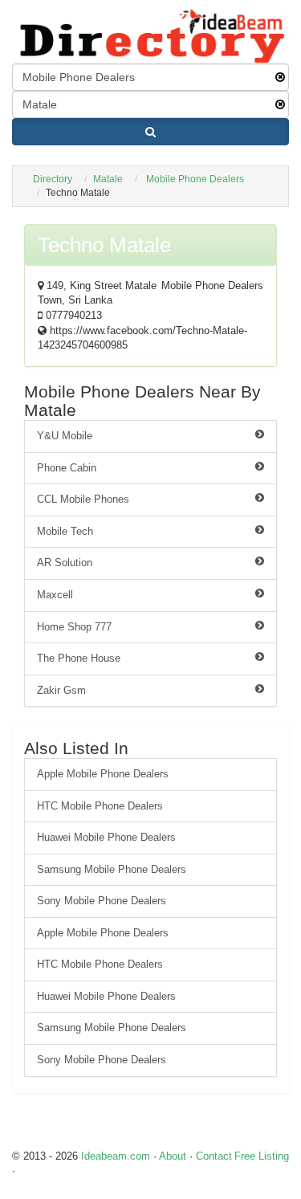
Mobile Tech (65, 531)
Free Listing (261, 1156)
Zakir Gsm (61, 690)
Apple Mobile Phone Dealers (103, 774)
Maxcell (55, 595)
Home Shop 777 (74, 627)
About (172, 1156)
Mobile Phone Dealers (195, 179)
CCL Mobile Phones (83, 499)
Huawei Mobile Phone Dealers (106, 837)
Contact (214, 1156)
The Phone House (78, 658)
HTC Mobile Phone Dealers (100, 806)
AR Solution (64, 563)
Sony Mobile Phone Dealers (101, 901)
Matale (108, 179)
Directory (52, 179)
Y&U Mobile (64, 436)
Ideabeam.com (115, 1156)
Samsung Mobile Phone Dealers (111, 869)
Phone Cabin (66, 468)
